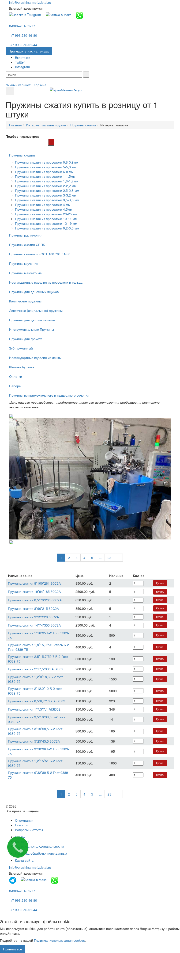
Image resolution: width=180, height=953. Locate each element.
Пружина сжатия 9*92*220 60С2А (33, 617)
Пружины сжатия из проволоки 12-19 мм (46, 223)
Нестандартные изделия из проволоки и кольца (45, 282)
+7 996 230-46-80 (23, 35)
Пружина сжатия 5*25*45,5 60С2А (34, 741)
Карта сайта (24, 860)
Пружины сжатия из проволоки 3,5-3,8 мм (47, 199)
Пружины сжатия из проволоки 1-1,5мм (45, 176)
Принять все (12, 949)
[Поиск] (86, 75)
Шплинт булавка (21, 367)
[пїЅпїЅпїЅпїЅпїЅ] (51, 142)
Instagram (22, 66)
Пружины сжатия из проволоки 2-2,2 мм (45, 185)
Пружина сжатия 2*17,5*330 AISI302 (35, 669)
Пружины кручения (23, 263)
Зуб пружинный (21, 348)
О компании (24, 820)
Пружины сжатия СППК (27, 244)
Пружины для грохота (25, 338)
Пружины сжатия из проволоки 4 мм (43, 204)
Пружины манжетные (25, 272)
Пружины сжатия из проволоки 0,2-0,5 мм (47, 228)
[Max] (58, 14)
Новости (21, 825)
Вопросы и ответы (29, 829)
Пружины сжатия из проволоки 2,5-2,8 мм (47, 190)
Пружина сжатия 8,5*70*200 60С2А (35, 600)
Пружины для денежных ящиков (34, 291)
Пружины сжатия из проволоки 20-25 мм (46, 214)
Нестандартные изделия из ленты (35, 357)
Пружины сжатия (22, 155)
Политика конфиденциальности (39, 846)
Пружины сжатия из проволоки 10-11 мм (46, 218)
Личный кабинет (18, 84)
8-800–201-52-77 (22, 26)
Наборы (15, 385)
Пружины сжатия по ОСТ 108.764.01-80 (39, 254)
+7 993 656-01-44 (23, 44)
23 (109, 557)
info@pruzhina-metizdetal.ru (30, 2)
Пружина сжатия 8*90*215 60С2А (33, 608)
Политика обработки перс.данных (41, 853)
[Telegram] (25, 14)
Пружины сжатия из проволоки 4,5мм (43, 209)
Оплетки (15, 376)
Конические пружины (25, 301)
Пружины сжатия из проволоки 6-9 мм (44, 171)
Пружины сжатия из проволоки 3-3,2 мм (45, 195)
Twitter (20, 62)
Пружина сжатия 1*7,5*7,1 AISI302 (34, 709)
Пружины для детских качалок (32, 320)
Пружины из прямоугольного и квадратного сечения (49, 395)
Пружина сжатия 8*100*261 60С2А (34, 583)
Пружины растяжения (25, 235)
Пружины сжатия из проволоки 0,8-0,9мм (46, 162)
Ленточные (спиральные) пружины (36, 310)
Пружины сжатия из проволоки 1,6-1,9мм (46, 181)
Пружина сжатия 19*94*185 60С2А (34, 591)
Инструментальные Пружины (31, 329)
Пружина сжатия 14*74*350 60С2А (34, 625)
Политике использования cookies (59, 940)
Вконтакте (22, 57)
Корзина (40, 84)
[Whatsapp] (79, 14)
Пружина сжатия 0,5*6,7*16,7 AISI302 (36, 701)
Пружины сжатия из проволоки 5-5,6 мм (45, 167)
